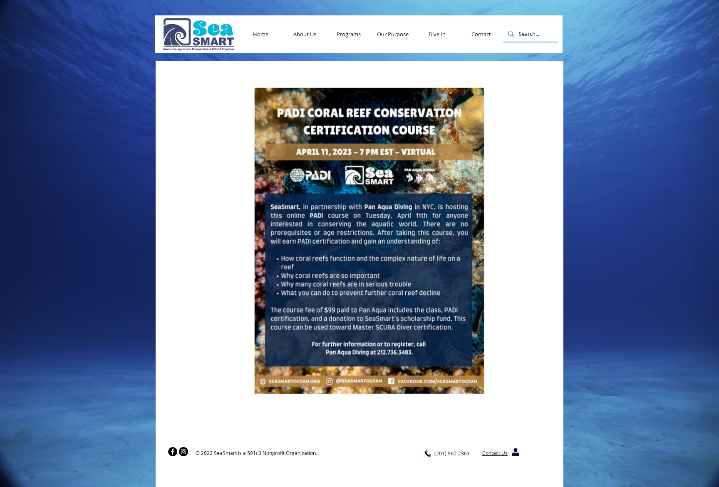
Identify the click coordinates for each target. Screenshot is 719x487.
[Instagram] (183, 451)
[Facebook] (172, 451)
